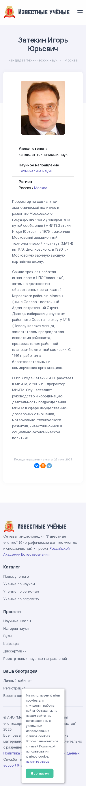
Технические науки (35, 171)
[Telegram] (49, 465)
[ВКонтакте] (36, 465)
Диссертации (14, 651)
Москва (40, 187)
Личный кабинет (17, 680)
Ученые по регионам (21, 591)
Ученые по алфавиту (21, 598)
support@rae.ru (16, 765)
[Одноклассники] (43, 465)
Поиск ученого (16, 576)
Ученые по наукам (19, 583)
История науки (16, 628)
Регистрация (14, 688)
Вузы (7, 635)
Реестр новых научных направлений (35, 658)
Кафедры (11, 643)
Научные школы (17, 620)
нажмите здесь (37, 762)
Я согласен (40, 773)
